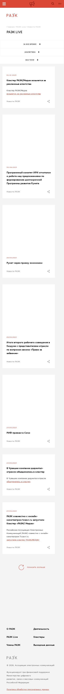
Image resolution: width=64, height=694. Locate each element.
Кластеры (38, 637)
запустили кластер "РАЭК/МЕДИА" (23, 540)
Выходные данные (43, 645)
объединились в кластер (18, 482)
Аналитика (30, 52)
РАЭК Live (21, 27)
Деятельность (41, 629)
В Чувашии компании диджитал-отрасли (26, 478)
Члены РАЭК (13, 645)
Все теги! (30, 60)
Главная (10, 27)
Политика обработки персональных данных (28, 689)
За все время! (30, 44)
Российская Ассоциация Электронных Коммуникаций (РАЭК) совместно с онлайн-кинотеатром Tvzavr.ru (27, 533)
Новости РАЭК (13, 101)
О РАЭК (11, 629)
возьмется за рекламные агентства (24, 94)
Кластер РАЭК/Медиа (17, 91)
